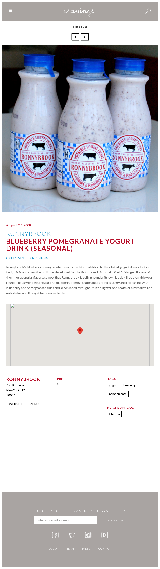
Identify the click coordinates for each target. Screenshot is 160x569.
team (70, 548)
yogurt (113, 385)
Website (16, 404)
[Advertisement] (80, 459)
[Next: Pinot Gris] (85, 36)
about (53, 548)
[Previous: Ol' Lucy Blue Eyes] (76, 36)
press (86, 548)
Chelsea (114, 414)
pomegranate (118, 394)
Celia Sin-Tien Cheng (27, 258)
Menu (34, 404)
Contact (104, 548)
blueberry (129, 385)
